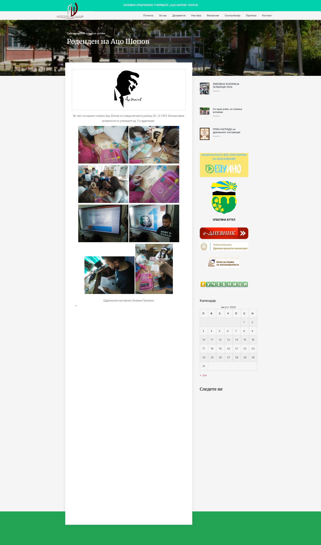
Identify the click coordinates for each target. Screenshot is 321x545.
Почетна (148, 15)
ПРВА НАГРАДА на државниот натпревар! (226, 131)
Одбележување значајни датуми (86, 33)
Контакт (267, 15)
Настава (196, 15)
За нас (163, 15)
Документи (179, 15)
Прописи (251, 15)
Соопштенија (232, 15)
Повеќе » (216, 91)
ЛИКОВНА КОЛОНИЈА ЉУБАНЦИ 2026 (226, 86)
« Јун (203, 375)
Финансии (213, 15)
